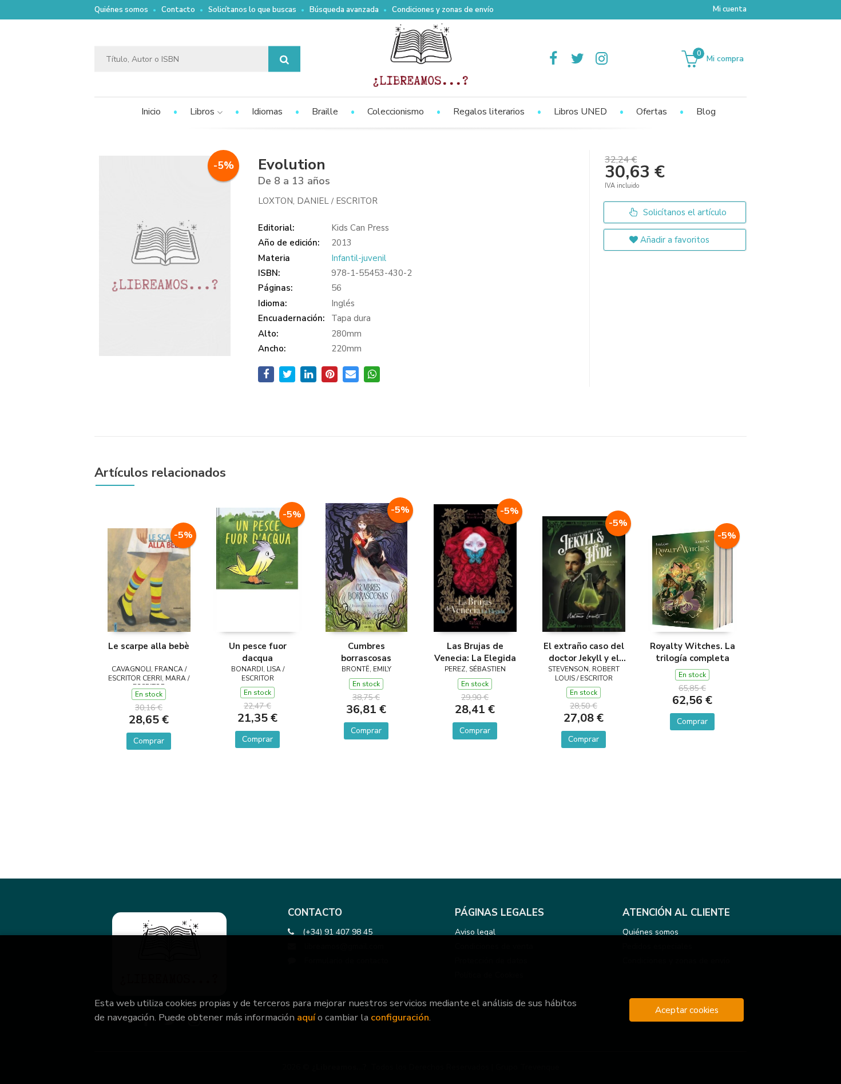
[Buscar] (284, 59)
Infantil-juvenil (358, 258)
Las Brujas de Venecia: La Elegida (475, 651)
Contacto (178, 10)
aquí (306, 1017)
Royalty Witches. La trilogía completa (692, 651)
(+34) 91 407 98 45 (337, 932)
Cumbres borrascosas (366, 651)
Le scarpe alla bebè (148, 646)
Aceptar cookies (687, 1010)
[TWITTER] (577, 59)
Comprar (148, 740)
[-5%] (149, 579)
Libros (203, 111)
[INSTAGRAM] (601, 59)
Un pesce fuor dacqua (258, 651)
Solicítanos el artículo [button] (684, 212)
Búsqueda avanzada (344, 10)
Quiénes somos (121, 10)
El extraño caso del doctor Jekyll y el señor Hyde (584, 651)
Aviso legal (475, 932)
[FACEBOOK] (553, 59)
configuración (400, 1017)
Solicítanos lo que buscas (252, 10)
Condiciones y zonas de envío (443, 10)
